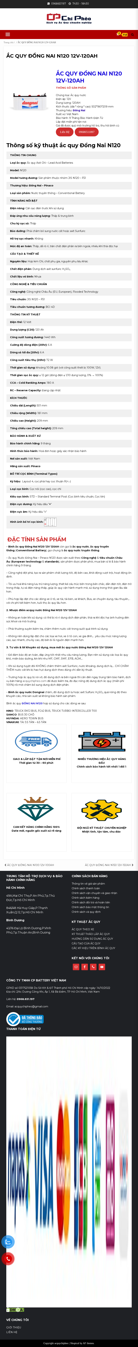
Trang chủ (8, 42)
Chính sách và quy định (86, 911)
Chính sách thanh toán (86, 888)
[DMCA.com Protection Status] (15, 1309)
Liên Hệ (64, 131)
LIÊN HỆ (11, 1332)
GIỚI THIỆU (13, 1327)
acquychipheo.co (33, 681)
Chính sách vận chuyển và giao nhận (94, 893)
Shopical (74, 1343)
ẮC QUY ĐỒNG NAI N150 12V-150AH (108, 865)
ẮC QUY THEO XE (83, 929)
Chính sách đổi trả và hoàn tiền (91, 902)
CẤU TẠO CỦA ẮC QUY (86, 943)
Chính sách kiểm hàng (85, 897)
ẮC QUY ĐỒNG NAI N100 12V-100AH (30, 865)
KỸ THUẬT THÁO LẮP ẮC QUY (91, 934)
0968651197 (58, 3)
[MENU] (7, 34)
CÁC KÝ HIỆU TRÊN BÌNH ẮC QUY (93, 948)
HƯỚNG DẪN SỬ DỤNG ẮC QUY (92, 938)
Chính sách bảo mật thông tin (90, 907)
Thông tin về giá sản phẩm (88, 883)
